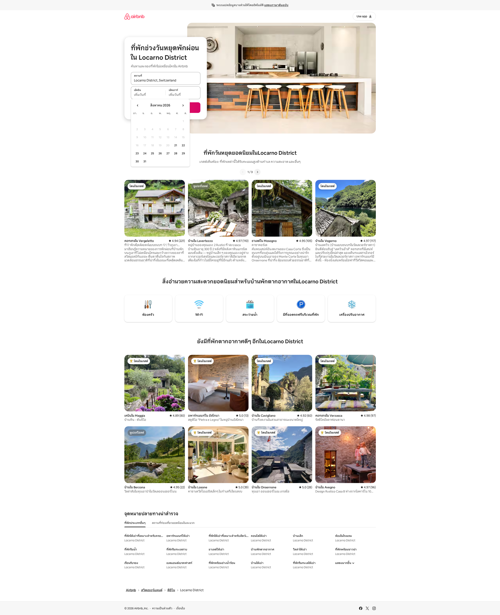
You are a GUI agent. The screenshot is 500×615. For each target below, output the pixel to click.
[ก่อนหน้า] (243, 172)
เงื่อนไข (180, 608)
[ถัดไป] (257, 172)
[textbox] (148, 94)
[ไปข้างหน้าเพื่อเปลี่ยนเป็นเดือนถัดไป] (183, 105)
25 (152, 153)
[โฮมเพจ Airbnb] (134, 16)
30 (137, 161)
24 (144, 153)
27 (168, 153)
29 (183, 153)
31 (144, 161)
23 (137, 153)
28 (175, 153)
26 (160, 153)
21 (175, 145)
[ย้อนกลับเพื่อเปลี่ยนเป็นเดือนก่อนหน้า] (138, 105)
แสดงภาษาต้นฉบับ (276, 5)
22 (183, 145)
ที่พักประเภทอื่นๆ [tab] (135, 523)
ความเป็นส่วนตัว (162, 608)
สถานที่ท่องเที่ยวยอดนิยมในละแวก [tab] (173, 523)
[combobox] (165, 80)
